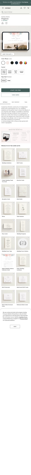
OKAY (15, 326)
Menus (3, 216)
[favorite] (6, 23)
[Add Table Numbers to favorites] (28, 203)
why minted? (15, 102)
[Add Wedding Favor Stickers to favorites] (28, 238)
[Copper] (21, 63)
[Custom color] (25, 63)
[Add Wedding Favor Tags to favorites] (14, 238)
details (5, 102)
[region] (15, 392)
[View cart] (28, 8)
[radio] (4, 71)
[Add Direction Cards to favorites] (28, 167)
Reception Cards (6, 199)
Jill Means (5, 20)
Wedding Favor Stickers (22, 251)
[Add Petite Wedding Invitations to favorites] (28, 255)
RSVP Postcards (6, 287)
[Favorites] (24, 8)
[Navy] (16, 63)
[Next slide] (29, 41)
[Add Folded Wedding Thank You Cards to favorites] (14, 167)
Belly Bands (19, 199)
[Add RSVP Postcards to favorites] (14, 274)
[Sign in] (21, 8)
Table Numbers (20, 216)
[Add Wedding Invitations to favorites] (14, 149)
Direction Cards (20, 180)
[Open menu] (3, 8)
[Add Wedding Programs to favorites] (28, 220)
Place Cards (5, 233)
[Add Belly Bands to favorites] (28, 185)
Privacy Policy (24, 318)
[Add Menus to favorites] (14, 203)
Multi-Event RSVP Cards (22, 287)
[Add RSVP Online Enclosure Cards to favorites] (14, 291)
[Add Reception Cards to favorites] (14, 185)
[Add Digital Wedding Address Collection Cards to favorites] (14, 255)
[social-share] (2, 23)
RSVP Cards (20, 163)
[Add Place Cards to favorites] (14, 220)
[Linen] (3, 63)
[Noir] (12, 63)
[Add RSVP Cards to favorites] (28, 149)
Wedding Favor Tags (7, 251)
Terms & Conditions (9, 320)
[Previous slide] (1, 41)
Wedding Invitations (6, 163)
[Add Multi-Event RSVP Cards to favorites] (28, 274)
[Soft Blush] (8, 63)
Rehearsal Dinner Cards (22, 304)
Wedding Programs (21, 233)
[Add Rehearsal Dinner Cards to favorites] (28, 291)
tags (25, 102)
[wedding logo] (8, 8)
